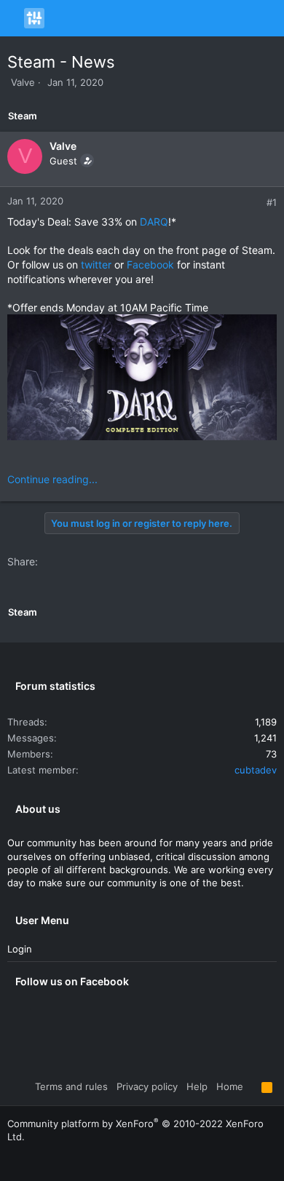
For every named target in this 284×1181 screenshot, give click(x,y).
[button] (13, 18)
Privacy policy (147, 1086)
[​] (142, 379)
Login (19, 949)
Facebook (150, 264)
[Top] (252, 1086)
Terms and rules (71, 1086)
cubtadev (255, 770)
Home (229, 1086)
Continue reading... (52, 479)
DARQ (154, 221)
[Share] (256, 203)
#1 (272, 202)
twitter (96, 264)
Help (197, 1086)
